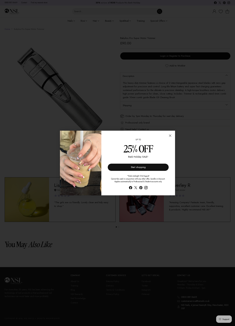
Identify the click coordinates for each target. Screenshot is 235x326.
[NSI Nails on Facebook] (131, 188)
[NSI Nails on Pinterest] (141, 188)
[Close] (170, 136)
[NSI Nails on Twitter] (136, 188)
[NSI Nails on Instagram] (146, 188)
